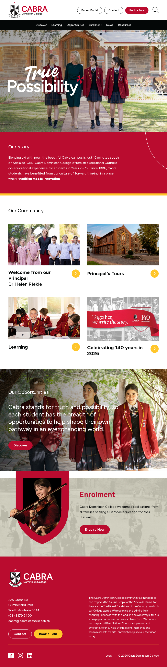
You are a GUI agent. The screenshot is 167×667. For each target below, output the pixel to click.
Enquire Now (94, 529)
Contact (114, 10)
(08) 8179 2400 (20, 615)
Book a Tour (137, 10)
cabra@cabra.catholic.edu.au (29, 621)
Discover (41, 25)
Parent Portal (89, 10)
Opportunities (75, 25)
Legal (109, 655)
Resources (124, 25)
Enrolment (95, 25)
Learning (57, 25)
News (109, 25)
